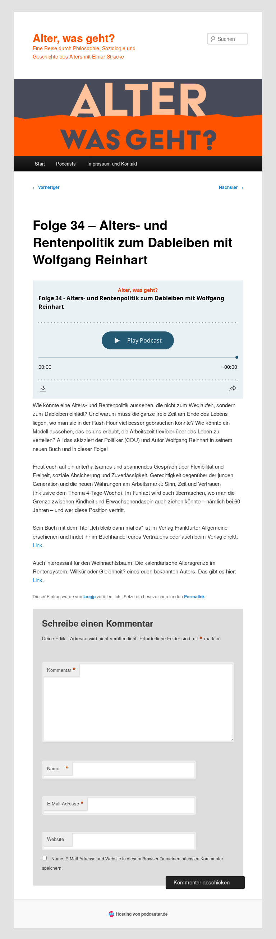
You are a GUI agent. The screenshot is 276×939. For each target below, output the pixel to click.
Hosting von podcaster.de (142, 914)
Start (40, 163)
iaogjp (89, 596)
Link (37, 545)
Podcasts (66, 163)
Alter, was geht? (74, 37)
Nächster (231, 187)
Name (58, 768)
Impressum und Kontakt (112, 163)
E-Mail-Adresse (65, 803)
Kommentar (61, 670)
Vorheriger (46, 187)
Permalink (194, 596)
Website (55, 839)
